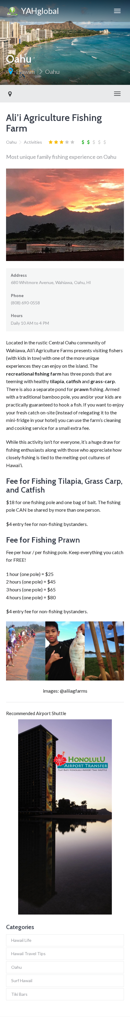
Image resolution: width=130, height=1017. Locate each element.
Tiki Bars (19, 994)
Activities (33, 142)
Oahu (52, 71)
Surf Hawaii (21, 980)
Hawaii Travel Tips (28, 953)
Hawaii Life (21, 940)
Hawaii (25, 71)
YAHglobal (38, 11)
